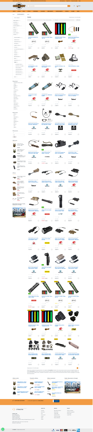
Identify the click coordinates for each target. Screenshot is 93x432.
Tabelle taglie (56, 413)
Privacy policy (69, 413)
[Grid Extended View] (28, 20)
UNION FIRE (15, 104)
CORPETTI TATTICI (17, 45)
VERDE (15, 127)
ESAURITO (51, 307)
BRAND (78, 11)
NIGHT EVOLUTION (17, 95)
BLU (14, 115)
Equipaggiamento (59, 11)
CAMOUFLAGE (17, 39)
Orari (42, 413)
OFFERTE (19, 11)
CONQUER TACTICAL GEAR (18, 82)
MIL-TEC (15, 94)
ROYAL (15, 101)
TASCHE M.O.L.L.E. (18, 60)
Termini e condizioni (70, 410)
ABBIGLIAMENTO (16, 20)
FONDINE (16, 52)
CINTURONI (16, 43)
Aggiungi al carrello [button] (38, 48)
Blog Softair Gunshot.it (57, 410)
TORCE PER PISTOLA (58, 151)
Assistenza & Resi (56, 414)
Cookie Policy (69, 414)
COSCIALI (16, 47)
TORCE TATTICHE (19, 74)
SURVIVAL (15, 34)
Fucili (24, 11)
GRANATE (16, 54)
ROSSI (15, 100)
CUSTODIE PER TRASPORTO (19, 49)
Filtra (14, 136)
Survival (67, 11)
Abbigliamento (50, 11)
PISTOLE (15, 29)
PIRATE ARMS (16, 98)
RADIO (15, 58)
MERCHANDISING (17, 56)
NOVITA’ (14, 11)
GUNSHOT (14, 429)
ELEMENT (15, 85)
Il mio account (43, 414)
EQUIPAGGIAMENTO (20, 14)
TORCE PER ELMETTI (19, 69)
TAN (14, 125)
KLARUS (15, 91)
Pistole (29, 11)
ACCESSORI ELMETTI (58, 64)
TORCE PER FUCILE (19, 71)
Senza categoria (16, 32)
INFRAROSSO (16, 121)
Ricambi (72, 11)
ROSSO (15, 124)
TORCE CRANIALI (70, 64)
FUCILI (15, 27)
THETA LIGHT (16, 103)
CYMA (15, 84)
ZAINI (15, 76)
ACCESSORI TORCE (31, 64)
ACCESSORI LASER (57, 93)
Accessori (43, 11)
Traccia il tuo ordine (57, 416)
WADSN (15, 107)
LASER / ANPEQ (36, 208)
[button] (2, 429)
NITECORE (15, 97)
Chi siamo (42, 410)
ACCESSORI (16, 22)
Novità (42, 417)
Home (13, 14)
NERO (14, 122)
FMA (14, 88)
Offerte (42, 419)
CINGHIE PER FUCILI (18, 41)
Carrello (42, 416)
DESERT (15, 118)
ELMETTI (35, 93)
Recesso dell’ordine (57, 417)
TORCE (62, 122)
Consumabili (35, 11)
